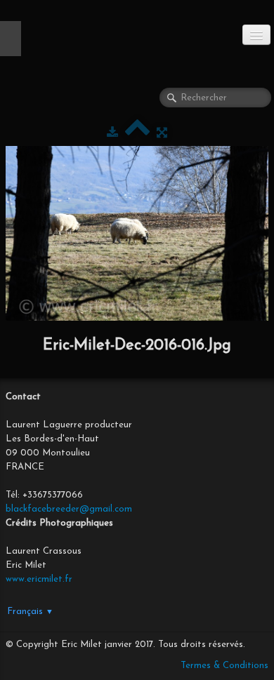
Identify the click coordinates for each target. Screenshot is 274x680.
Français (30, 611)
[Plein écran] (162, 133)
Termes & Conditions (224, 665)
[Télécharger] (112, 133)
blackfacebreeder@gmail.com (69, 509)
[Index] (137, 133)
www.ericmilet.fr (39, 579)
